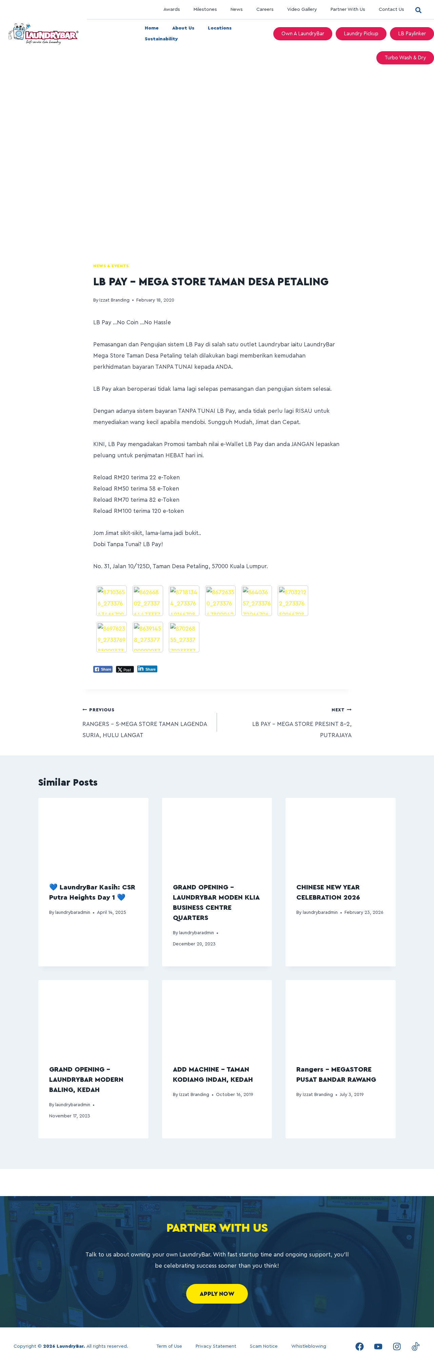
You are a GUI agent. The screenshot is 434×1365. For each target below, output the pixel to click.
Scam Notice (264, 1346)
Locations (220, 28)
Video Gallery (302, 9)
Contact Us (391, 9)
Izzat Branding (114, 300)
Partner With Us (348, 9)
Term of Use (169, 1346)
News (237, 9)
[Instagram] (396, 1346)
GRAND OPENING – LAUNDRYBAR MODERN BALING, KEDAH (86, 1079)
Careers (265, 9)
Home (152, 28)
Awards (171, 9)
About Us (183, 28)
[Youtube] (378, 1346)
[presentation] (93, 834)
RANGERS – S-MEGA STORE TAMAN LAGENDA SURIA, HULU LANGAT (144, 723)
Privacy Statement (216, 1346)
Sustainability (161, 39)
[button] (418, 10)
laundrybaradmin (72, 912)
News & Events (111, 266)
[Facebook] (359, 1346)
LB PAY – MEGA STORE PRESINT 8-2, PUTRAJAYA (302, 723)
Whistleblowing (308, 1346)
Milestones (205, 9)
